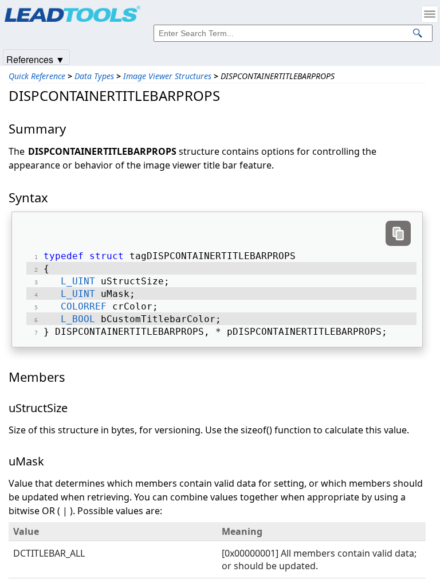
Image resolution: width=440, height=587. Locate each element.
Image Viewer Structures (167, 76)
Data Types (94, 76)
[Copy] (398, 233)
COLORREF (84, 306)
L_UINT (78, 281)
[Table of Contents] (429, 14)
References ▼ (35, 59)
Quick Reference (37, 76)
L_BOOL (78, 319)
